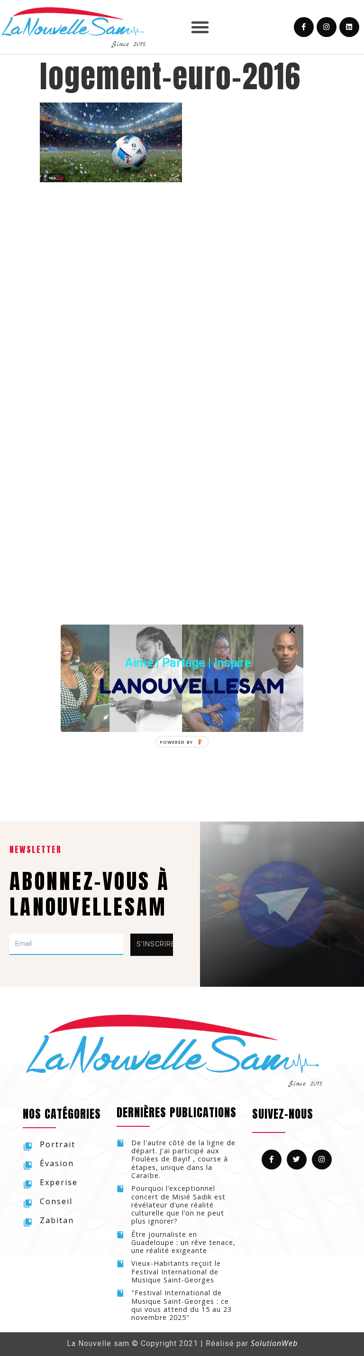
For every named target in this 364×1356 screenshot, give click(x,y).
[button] (188, 663)
